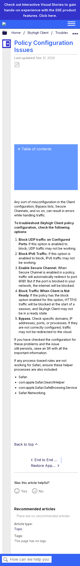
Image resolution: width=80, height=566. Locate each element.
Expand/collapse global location (75, 32)
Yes (24, 491)
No (41, 491)
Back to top (24, 444)
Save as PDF (16, 64)
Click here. (48, 15)
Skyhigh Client (38, 33)
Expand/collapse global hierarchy (7, 33)
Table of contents (36, 149)
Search (6, 559)
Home (17, 33)
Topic (18, 529)
